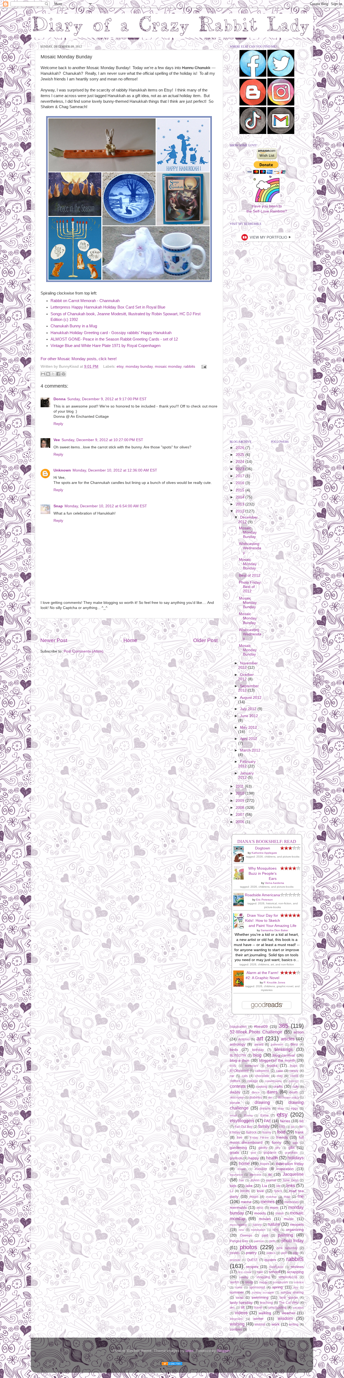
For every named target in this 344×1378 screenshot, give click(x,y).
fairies (285, 1121)
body (233, 1065)
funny (276, 1142)
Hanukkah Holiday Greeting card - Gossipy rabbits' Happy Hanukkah (111, 333)
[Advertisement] (129, 628)
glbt (291, 1148)
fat (292, 1126)
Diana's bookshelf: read (266, 841)
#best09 (261, 1027)
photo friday (292, 1240)
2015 (240, 490)
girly (278, 1147)
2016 (240, 483)
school (274, 1272)
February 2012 (247, 764)
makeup (271, 1196)
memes (268, 1201)
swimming (260, 1297)
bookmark (251, 1065)
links (290, 1185)
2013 (240, 504)
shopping (263, 1277)
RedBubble (276, 1267)
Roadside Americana (262, 895)
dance (256, 1092)
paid (265, 1235)
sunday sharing (292, 1292)
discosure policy (288, 1097)
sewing (243, 1277)
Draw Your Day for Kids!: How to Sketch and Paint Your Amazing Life (271, 920)
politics (271, 1253)
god (253, 1152)
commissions (273, 1081)
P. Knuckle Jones (274, 982)
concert (294, 1081)
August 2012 (250, 698)
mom (274, 1208)
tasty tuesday (241, 1303)
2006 (240, 822)
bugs (293, 1066)
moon (279, 1213)
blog (257, 1055)
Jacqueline (293, 1174)
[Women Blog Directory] (172, 1364)
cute (295, 1087)
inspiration (285, 1169)
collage (252, 1081)
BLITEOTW (238, 1055)
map (287, 1197)
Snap (58, 506)
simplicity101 (288, 1277)
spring (277, 1287)
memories (291, 1202)
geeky (263, 1148)
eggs (294, 1108)
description (237, 1097)
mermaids (238, 1208)
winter (258, 1319)
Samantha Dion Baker (274, 930)
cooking (261, 1087)
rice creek (244, 1272)
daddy (235, 1092)
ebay (281, 1108)
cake (279, 1071)
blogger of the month (277, 1060)
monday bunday (139, 366)
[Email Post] (203, 366)
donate (235, 1103)
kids (233, 1186)
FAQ (282, 1126)
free (239, 1137)
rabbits (189, 366)
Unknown (62, 470)
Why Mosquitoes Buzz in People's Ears (262, 873)
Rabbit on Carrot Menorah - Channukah (85, 301)
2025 (240, 455)
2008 (240, 808)
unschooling (277, 1307)
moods (260, 1213)
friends (282, 1137)
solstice (299, 1282)
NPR (276, 1229)
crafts (278, 1087)
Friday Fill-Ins (259, 1137)
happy (253, 1158)
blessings (283, 1049)
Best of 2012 (249, 575)
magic (253, 1197)
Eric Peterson (264, 899)
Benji (294, 1044)
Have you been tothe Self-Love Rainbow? (266, 208)
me (301, 1196)
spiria (238, 1287)
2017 (240, 476)
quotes (270, 1260)
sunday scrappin (263, 1292)
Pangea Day (239, 1241)
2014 (240, 497)
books (272, 1066)
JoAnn (255, 1180)
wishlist (260, 1324)
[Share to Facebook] (58, 374)
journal (271, 1180)
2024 (240, 462)
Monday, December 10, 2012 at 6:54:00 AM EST (105, 506)
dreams (265, 1108)
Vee (56, 440)
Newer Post (53, 640)
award (258, 1044)
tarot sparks (289, 1297)
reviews (297, 1267)
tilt (243, 1307)
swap (239, 1297)
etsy (120, 366)
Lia (264, 1186)
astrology (237, 1044)
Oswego (246, 1235)
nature (274, 1224)
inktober (261, 1169)
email (233, 1115)
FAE (267, 1121)
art (259, 1038)
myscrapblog (238, 1224)
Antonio (244, 1039)
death (293, 1092)
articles (288, 1038)
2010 (240, 793)
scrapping (295, 1272)
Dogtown (262, 848)
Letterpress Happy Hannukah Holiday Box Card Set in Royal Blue (108, 307)
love (260, 1191)
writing (294, 1324)
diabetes (255, 1097)
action (298, 1032)
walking (265, 1313)
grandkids (291, 1152)
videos (241, 1312)
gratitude (236, 1158)
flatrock (251, 1132)
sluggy (263, 1282)
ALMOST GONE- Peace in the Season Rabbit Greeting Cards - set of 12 (114, 339)
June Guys (290, 1180)
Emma (248, 1115)
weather (288, 1313)
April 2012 (248, 739)
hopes (264, 1164)
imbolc (242, 1169)
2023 (240, 469)
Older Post (205, 640)
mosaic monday (168, 366)
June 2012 (249, 716)
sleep (249, 1282)
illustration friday (290, 1164)
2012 (240, 511)
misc (260, 1208)
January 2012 (246, 775)
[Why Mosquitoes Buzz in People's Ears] (240, 878)
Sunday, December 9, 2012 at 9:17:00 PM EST (107, 399)
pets (272, 1241)
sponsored (257, 1287)
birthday (258, 1050)
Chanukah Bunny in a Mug (74, 326)
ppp (296, 1253)
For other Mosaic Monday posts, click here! (79, 359)
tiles (232, 1307)
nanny (257, 1225)
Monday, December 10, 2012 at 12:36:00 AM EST (115, 470)
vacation (298, 1307)
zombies (236, 1329)
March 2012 (250, 750)
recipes (252, 1267)
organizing (295, 1230)
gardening (238, 1148)
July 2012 (248, 709)
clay (280, 1076)
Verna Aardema (274, 882)
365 (283, 1025)
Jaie (241, 1180)
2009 (240, 801)
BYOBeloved (239, 1071)
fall (301, 1121)
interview (255, 1174)
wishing (237, 1324)
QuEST (252, 1260)
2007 (240, 815)
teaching (266, 1303)
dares (272, 1091)
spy (295, 1287)
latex (189, 1351)
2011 (240, 786)
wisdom (285, 1318)
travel (258, 1307)
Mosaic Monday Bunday (248, 532)
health (272, 1157)
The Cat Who (289, 1303)
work (275, 1324)
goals (234, 1152)
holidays (296, 1157)
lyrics (278, 1191)
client (294, 1076)
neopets (297, 1225)
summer (237, 1292)
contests (238, 1086)
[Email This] (43, 374)
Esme (264, 1115)
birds (234, 1050)
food (281, 1131)
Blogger (223, 1351)
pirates (235, 1253)
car (232, 1076)
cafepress (262, 1071)
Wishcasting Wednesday (250, 548)
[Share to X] (53, 374)
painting (285, 1234)
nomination (258, 1229)
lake (249, 1186)
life (278, 1186)
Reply (58, 424)
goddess (270, 1152)
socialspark (280, 1282)
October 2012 (246, 677)
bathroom (277, 1044)
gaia (295, 1142)
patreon (259, 1241)
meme (246, 1202)
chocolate (262, 1076)
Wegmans (236, 1318)
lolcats (245, 1191)
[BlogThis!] (48, 374)
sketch (234, 1282)
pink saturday (287, 1248)
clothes (235, 1081)
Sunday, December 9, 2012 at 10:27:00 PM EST (102, 440)
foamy (266, 1132)
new (241, 1229)
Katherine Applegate (264, 852)
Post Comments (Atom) (83, 651)
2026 (240, 448)
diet (270, 1097)
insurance (236, 1174)
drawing (262, 1102)
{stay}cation (238, 1027)
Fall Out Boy (243, 1127)
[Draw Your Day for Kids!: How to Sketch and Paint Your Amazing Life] (240, 927)
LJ (231, 1191)
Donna (59, 399)
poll (284, 1253)
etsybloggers (242, 1120)
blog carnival (284, 1055)
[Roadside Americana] (240, 905)
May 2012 (248, 727)
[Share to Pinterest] (63, 374)
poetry (251, 1253)
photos (248, 1247)
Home (130, 640)
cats (245, 1076)
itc (270, 1174)
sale (260, 1272)
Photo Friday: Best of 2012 (250, 586)
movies (265, 1219)
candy (293, 1071)
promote (235, 1260)
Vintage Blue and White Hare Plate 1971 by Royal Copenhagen (105, 345)
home (244, 1163)
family (264, 1126)
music (289, 1219)
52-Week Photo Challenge (256, 1031)
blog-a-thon (239, 1060)
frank (299, 1132)
